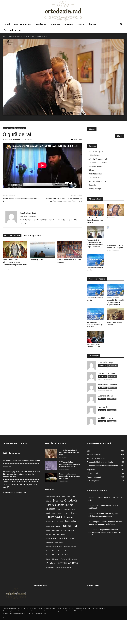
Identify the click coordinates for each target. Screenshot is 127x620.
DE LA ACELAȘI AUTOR (32, 236)
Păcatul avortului (99, 608)
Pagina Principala (96, 151)
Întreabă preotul (13, 30)
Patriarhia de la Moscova (54, 547)
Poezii (79, 24)
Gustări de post (95, 177)
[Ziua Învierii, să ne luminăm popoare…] (95, 337)
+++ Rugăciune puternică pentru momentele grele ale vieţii (69, 452)
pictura (74, 559)
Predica (50, 563)
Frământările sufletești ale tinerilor (56, 611)
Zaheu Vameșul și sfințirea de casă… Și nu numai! (94, 324)
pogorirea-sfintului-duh (47, 608)
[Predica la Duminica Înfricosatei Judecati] (69, 249)
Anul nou (66, 496)
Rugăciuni (41, 24)
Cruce (66, 513)
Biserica (48, 501)
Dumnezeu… (111, 218)
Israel (58, 526)
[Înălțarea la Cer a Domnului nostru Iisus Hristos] (95, 210)
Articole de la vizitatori (98, 162)
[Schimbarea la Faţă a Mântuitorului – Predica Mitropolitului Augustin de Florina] (15, 249)
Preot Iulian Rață (67, 563)
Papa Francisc (58, 543)
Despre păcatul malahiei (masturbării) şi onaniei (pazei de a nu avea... (69, 476)
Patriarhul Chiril (51, 555)
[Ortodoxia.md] (63, 10)
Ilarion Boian (50, 526)
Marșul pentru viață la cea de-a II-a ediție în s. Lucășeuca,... (115, 247)
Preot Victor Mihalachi (107, 384)
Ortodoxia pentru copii (83, 608)
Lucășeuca (69, 525)
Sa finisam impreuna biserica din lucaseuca (18, 613)
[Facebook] (22, 224)
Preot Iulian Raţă (14, 139)
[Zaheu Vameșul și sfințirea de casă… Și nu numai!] (95, 314)
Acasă (7, 24)
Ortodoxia (55, 24)
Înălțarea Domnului (9, 608)
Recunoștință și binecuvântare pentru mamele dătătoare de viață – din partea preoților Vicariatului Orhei (21, 474)
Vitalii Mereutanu (105, 418)
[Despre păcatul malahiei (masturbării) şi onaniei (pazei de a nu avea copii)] (51, 477)
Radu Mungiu (94, 521)
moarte (48, 534)
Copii (74, 509)
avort (73, 496)
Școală (69, 567)
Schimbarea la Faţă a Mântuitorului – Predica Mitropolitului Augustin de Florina (15, 262)
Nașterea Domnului (56, 538)
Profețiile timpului (96, 189)
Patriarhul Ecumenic (52, 559)
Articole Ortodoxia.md (98, 159)
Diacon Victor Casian (107, 373)
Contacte (92, 185)
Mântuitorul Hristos (59, 534)
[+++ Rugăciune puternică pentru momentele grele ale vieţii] (51, 453)
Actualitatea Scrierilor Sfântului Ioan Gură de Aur (21, 200)
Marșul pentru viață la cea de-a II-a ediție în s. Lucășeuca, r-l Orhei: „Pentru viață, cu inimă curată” (20, 484)
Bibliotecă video (95, 174)
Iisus (61, 522)
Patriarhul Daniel (63, 555)
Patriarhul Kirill (65, 559)
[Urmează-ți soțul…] (42, 249)
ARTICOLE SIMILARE (12, 236)
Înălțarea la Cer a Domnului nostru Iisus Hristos (95, 220)
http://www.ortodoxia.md (28, 216)
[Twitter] (26, 224)
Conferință (67, 509)
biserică (50, 508)
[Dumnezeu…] (115, 210)
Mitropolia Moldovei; (67, 530)
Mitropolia (55, 530)
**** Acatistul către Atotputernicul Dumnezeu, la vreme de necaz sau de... (69, 464)
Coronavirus (57, 513)
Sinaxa (63, 567)
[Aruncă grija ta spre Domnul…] (115, 314)
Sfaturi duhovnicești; (53, 567)
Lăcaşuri (92, 24)
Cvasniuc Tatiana (105, 396)
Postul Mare (74, 611)
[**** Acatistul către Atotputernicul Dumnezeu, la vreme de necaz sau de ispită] (51, 465)
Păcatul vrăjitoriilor (9, 611)
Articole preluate (28, 36)
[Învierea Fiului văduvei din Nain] (95, 260)
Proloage (68, 24)
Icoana (48, 522)
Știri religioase (94, 155)
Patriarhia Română (70, 547)
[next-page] (8, 269)
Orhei (71, 538)
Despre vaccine (36, 611)
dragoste (74, 513)
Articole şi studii (22, 24)
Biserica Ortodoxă (65, 500)
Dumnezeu (55, 517)
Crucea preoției (23, 611)
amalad (92, 505)
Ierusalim (55, 522)
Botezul (59, 509)
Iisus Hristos (71, 521)
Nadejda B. (103, 407)
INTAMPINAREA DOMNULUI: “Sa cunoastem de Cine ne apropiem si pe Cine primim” (64, 200)
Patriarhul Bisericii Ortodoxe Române (58, 551)
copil (48, 513)
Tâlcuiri (92, 170)
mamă (48, 530)
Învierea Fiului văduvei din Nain (14, 493)
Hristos (70, 517)
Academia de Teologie (53, 496)
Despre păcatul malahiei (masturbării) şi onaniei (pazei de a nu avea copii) (105, 532)
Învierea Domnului (87, 611)
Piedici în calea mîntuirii (65, 608)
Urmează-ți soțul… (37, 260)
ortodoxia (49, 543)
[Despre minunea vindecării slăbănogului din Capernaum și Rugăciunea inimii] (115, 290)
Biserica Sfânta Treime (59, 505)
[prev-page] (4, 269)
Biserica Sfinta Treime (98, 181)
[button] (121, 24)
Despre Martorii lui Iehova (27, 608)
